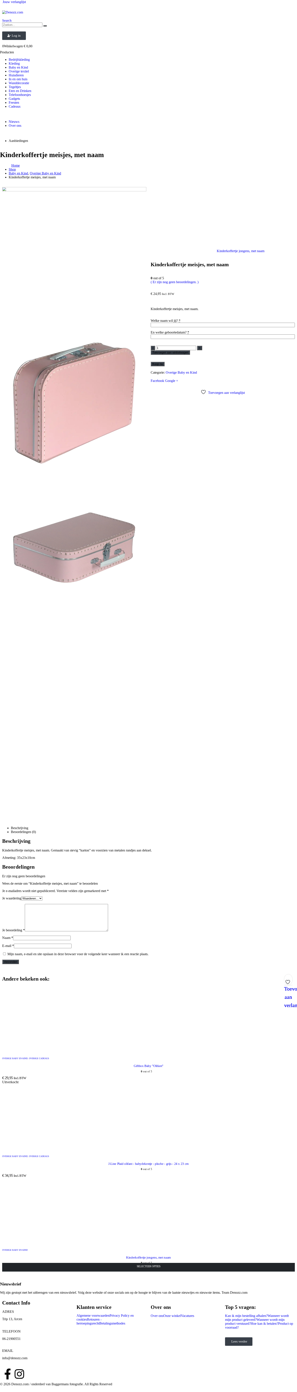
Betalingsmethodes (112, 1323)
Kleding (14, 63)
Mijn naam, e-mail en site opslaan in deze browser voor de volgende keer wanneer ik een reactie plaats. (77, 954)
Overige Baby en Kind (181, 372)
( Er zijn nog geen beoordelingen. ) (175, 282)
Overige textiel (19, 71)
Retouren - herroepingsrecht (89, 1321)
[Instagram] (19, 1374)
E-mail (8, 946)
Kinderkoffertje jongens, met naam (148, 1257)
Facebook (157, 381)
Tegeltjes (15, 87)
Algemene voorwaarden (93, 1315)
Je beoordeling (13, 930)
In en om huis (18, 79)
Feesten (14, 102)
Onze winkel (172, 1316)
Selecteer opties (148, 1266)
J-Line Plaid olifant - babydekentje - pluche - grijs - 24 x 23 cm (148, 1163)
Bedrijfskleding (19, 59)
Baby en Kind (18, 67)
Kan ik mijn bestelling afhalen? (246, 1316)
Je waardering (11, 898)
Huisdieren (16, 75)
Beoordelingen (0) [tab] (23, 832)
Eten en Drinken (20, 91)
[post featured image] (34, 1050)
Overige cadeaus (39, 1058)
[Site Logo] (12, 12)
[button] (7, 20)
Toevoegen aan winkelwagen (170, 352)
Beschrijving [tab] (19, 828)
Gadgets (14, 98)
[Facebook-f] (7, 1374)
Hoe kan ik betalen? (264, 1323)
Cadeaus (14, 106)
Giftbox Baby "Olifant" (148, 1066)
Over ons (15, 125)
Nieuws (14, 121)
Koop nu (157, 364)
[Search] (45, 25)
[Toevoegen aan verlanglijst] (288, 980)
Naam (7, 938)
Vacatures (187, 1316)
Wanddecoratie (19, 83)
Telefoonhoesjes (20, 95)
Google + (171, 381)
